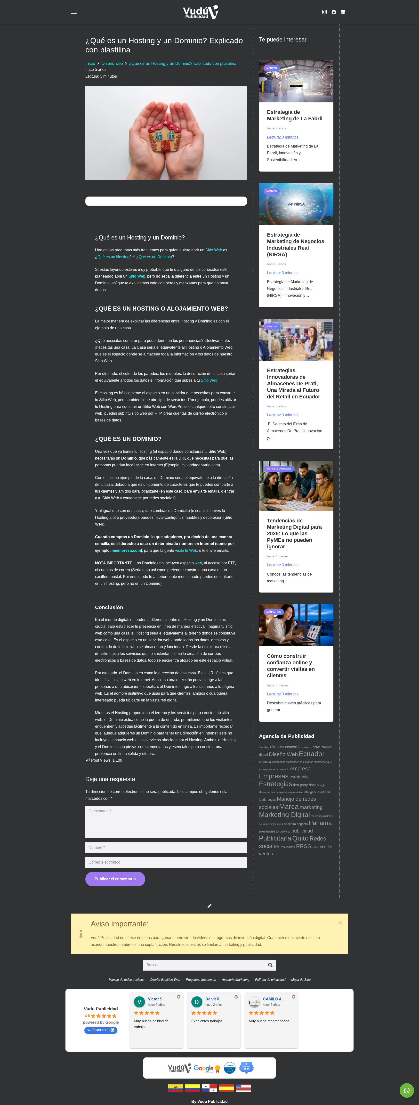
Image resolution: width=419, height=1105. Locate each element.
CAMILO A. (273, 999)
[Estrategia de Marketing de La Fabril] (296, 81)
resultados (288, 847)
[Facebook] (333, 12)
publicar (285, 831)
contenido (292, 747)
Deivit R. (213, 999)
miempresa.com (126, 550)
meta (280, 824)
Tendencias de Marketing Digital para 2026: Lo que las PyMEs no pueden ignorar (294, 534)
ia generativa (295, 792)
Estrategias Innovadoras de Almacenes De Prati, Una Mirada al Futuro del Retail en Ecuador (293, 383)
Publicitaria (275, 838)
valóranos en (98, 1030)
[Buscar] (270, 965)
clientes (277, 746)
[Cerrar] (340, 923)
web (198, 563)
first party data (304, 785)
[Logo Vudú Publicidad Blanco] (201, 12)
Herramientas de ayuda (273, 792)
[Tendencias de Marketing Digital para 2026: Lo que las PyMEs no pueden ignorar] (296, 486)
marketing (311, 807)
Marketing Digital (284, 814)
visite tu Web (186, 550)
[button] (75, 12)
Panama (320, 822)
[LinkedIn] (343, 12)
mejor (273, 824)
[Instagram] (324, 12)
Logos (271, 799)
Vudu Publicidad (101, 1008)
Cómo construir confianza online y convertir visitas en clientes (291, 666)
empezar (265, 762)
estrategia (299, 777)
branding (264, 747)
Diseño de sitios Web (165, 979)
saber (315, 847)
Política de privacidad (270, 979)
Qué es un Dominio (155, 257)
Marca (289, 806)
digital (263, 755)
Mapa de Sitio (301, 979)
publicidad (302, 830)
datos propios (322, 747)
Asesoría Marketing (235, 979)
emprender (278, 761)
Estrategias (275, 784)
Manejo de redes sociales (127, 979)
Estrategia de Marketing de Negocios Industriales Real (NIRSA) (295, 244)
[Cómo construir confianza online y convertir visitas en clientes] (296, 625)
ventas (266, 853)
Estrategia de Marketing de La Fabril (294, 115)
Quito (300, 838)
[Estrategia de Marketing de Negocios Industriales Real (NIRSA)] (296, 204)
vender (326, 846)
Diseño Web (283, 754)
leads (262, 799)
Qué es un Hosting (113, 257)
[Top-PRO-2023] (246, 1068)
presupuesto (269, 831)
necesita (290, 824)
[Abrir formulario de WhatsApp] (407, 1090)
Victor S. (155, 999)
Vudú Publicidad (212, 1101)
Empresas (274, 776)
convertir (306, 747)
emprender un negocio (276, 769)
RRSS (303, 846)
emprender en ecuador (299, 761)
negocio (302, 824)
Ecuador (311, 754)
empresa (300, 769)
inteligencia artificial (317, 792)
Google (321, 785)
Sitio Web (213, 250)
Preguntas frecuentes (201, 979)
